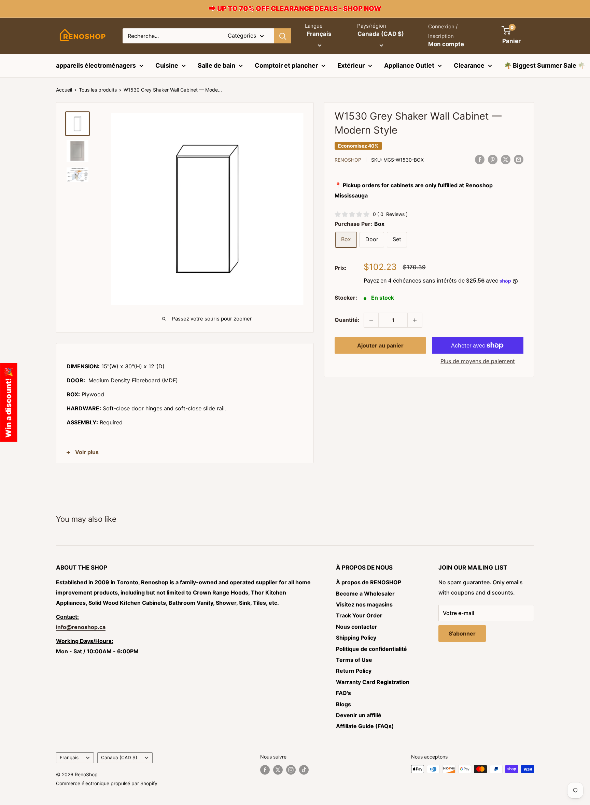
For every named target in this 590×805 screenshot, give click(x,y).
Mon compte (446, 44)
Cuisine (166, 65)
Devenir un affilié (358, 715)
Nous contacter (356, 626)
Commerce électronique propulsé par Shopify (106, 783)
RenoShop (348, 160)
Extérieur (351, 65)
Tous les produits (98, 90)
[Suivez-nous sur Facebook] (265, 770)
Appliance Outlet (409, 65)
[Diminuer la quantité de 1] (371, 320)
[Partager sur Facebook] (479, 159)
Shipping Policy (356, 637)
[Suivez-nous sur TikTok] (304, 770)
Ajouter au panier (380, 345)
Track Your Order (359, 615)
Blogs (343, 704)
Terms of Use (354, 659)
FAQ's (343, 693)
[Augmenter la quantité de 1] (415, 320)
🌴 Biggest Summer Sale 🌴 (544, 65)
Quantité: (347, 319)
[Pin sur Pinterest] (492, 159)
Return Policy (353, 670)
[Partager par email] (518, 159)
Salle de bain (216, 65)
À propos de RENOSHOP (368, 582)
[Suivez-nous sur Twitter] (278, 770)
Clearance (469, 65)
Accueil (64, 90)
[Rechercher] (282, 35)
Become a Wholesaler (365, 593)
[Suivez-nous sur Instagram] (291, 770)
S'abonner (462, 633)
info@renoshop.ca (81, 627)
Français (69, 757)
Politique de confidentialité (371, 648)
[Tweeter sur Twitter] (505, 159)
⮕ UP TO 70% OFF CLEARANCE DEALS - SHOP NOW (295, 8)
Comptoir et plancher (286, 65)
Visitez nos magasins (364, 604)
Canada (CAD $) (119, 757)
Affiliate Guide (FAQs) (365, 726)
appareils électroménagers (96, 65)
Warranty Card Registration (372, 682)
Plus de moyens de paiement (477, 361)
